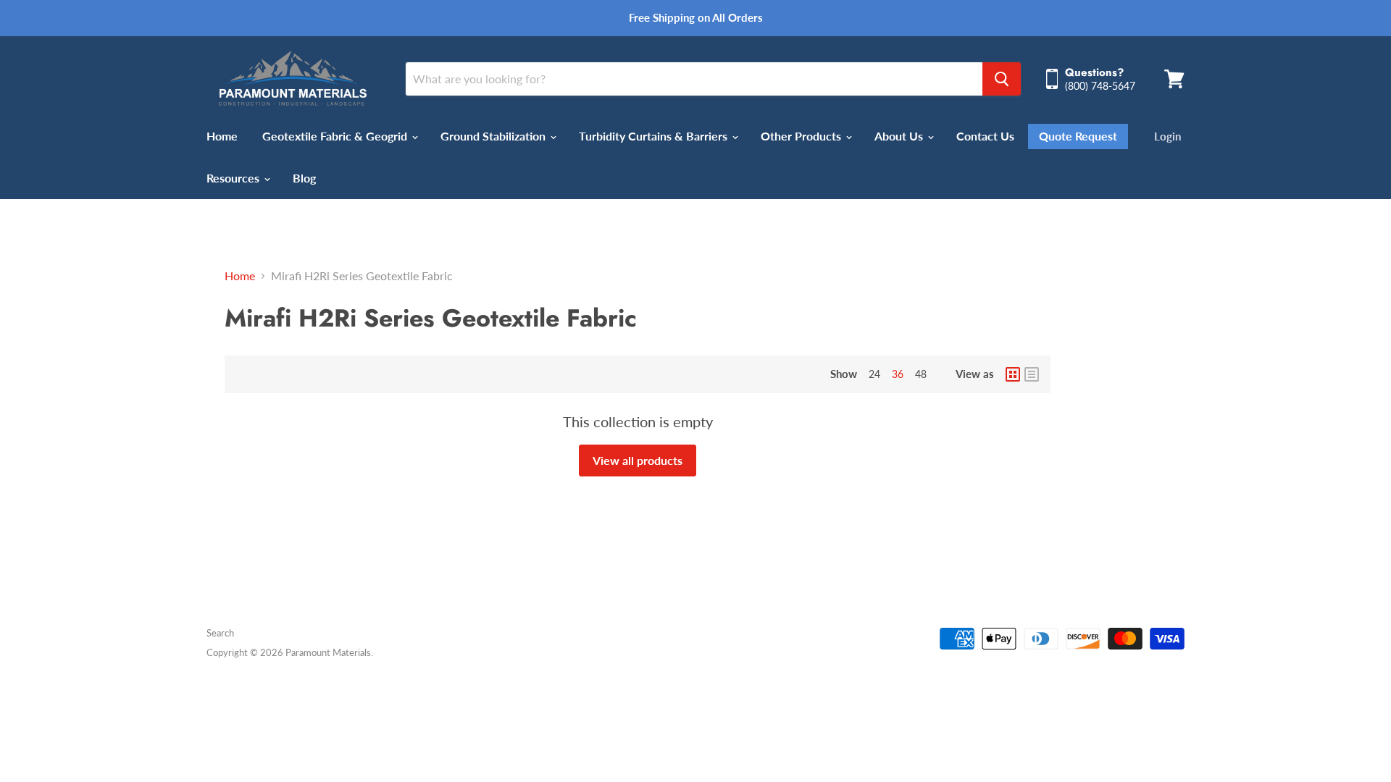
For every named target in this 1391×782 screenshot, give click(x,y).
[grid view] (1013, 374)
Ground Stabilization (494, 136)
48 (921, 374)
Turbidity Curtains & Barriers (654, 136)
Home (222, 136)
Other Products (802, 136)
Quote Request (1078, 136)
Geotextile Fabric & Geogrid (336, 136)
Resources (234, 178)
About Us (900, 136)
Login (1167, 136)
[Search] (1001, 79)
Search (220, 633)
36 (897, 374)
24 (874, 374)
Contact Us (985, 136)
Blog (304, 178)
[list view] (1031, 374)
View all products (637, 460)
